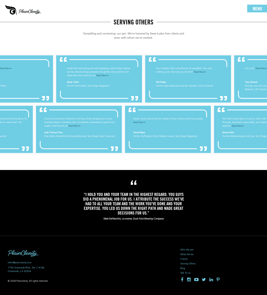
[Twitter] (203, 279)
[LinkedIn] (211, 279)
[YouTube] (196, 279)
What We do (187, 254)
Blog (182, 268)
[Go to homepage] (23, 10)
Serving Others (188, 263)
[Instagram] (189, 279)
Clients (184, 258)
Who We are (186, 249)
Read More (98, 75)
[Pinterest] (218, 279)
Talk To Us (185, 272)
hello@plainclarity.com (19, 262)
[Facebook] (182, 279)
